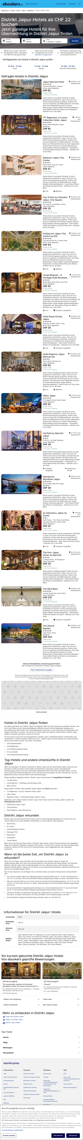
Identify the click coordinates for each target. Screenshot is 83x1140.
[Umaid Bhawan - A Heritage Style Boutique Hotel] (41, 293)
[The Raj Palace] (41, 604)
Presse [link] (5, 1084)
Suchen (75, 41)
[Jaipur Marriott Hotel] (41, 96)
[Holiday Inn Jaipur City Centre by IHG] (41, 251)
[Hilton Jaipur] (41, 411)
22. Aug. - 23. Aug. (15, 66)
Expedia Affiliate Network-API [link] (11, 1088)
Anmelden (72, 4)
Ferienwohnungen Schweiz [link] (31, 1077)
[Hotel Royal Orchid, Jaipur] (41, 332)
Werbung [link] (6, 1103)
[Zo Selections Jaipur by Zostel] (41, 529)
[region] (41, 1122)
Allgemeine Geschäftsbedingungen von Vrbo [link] (51, 1090)
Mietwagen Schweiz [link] (29, 1080)
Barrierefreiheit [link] (47, 1096)
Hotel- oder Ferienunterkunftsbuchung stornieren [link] (71, 1078)
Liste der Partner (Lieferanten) (12, 1130)
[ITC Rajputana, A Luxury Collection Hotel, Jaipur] (41, 134)
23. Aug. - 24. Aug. (41, 66)
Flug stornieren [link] (67, 1084)
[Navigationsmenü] (79, 3)
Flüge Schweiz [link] (27, 1084)
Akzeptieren (73, 1135)
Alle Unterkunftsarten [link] (29, 1091)
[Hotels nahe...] (61, 999)
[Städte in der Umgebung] (21, 999)
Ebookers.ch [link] (5, 10)
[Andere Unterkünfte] (21, 1004)
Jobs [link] (4, 1073)
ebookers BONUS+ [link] (9, 1096)
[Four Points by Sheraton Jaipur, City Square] (41, 212)
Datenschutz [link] (47, 1073)
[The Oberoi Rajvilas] (41, 641)
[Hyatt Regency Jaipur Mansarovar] (41, 372)
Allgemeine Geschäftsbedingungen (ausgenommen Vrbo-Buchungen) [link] (50, 1083)
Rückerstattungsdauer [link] (70, 1087)
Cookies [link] (45, 1077)
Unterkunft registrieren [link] (10, 1077)
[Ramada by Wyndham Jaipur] (41, 491)
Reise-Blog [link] (26, 1098)
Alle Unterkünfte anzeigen (41, 670)
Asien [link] (18, 10)
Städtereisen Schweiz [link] (30, 1087)
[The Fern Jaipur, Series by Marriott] (41, 567)
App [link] (4, 1099)
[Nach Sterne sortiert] (61, 1004)
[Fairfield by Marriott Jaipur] (41, 452)
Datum (8, 42)
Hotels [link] (13, 10)
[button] (41, 1037)
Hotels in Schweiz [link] (28, 1073)
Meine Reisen (61, 4)
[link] (41, 1017)
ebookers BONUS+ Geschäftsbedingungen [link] (50, 1100)
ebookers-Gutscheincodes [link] (31, 1094)
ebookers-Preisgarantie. (43, 55)
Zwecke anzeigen (9, 1135)
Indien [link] (24, 10)
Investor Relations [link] (8, 1092)
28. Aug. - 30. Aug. (68, 66)
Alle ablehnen (58, 1135)
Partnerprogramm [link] (8, 1080)
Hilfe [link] (64, 1073)
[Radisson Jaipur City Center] (41, 174)
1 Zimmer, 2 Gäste (53, 42)
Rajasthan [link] (30, 10)
